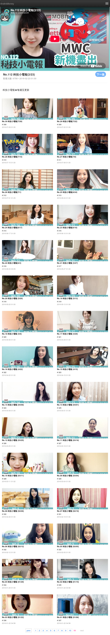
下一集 (101, 74)
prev (28, 630)
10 (70, 630)
